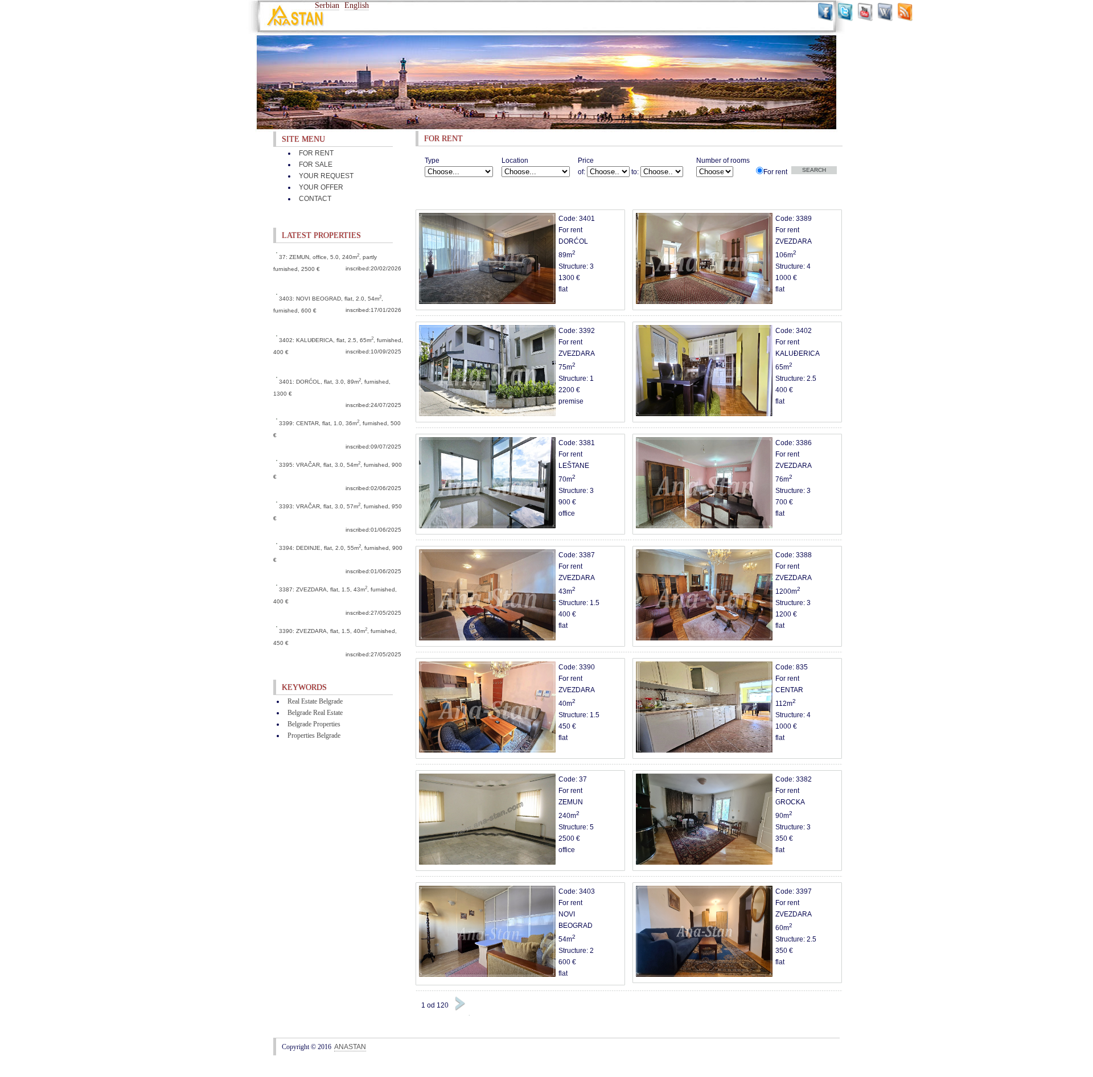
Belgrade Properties (313, 724)
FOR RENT (316, 153)
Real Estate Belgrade (315, 701)
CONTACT (315, 199)
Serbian (327, 5)
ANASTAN (350, 1047)
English (356, 5)
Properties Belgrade (313, 735)
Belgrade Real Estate (315, 713)
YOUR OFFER (321, 187)
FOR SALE (315, 164)
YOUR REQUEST (326, 176)
